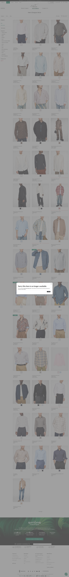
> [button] (48, 291)
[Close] (51, 284)
